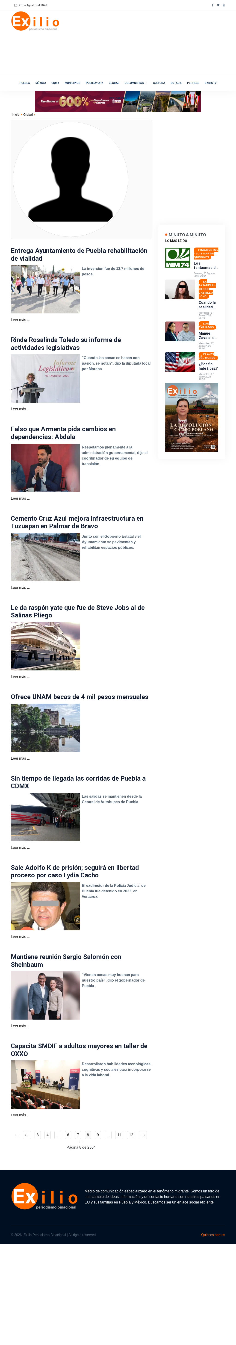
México (40, 83)
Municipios (72, 83)
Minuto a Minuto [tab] (187, 234)
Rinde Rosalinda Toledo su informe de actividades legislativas (66, 343)
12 (131, 1135)
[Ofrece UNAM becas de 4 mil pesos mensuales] (45, 727)
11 (119, 1135)
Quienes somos (213, 1235)
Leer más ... (20, 320)
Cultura (159, 83)
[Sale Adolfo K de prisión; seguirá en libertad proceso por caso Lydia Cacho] (45, 906)
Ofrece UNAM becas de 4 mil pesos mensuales (79, 697)
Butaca (176, 83)
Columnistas (134, 83)
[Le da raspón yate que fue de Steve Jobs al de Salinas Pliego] (45, 646)
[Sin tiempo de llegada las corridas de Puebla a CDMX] (45, 817)
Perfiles (193, 83)
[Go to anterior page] (27, 1135)
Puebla (25, 83)
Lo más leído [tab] (176, 241)
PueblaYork (94, 83)
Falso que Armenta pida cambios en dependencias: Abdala (63, 433)
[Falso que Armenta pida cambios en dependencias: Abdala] (45, 467)
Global (114, 83)
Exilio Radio (118, 98)
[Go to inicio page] (17, 1135)
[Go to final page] (81, 1142)
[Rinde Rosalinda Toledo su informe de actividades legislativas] (45, 378)
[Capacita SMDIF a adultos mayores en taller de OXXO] (45, 1084)
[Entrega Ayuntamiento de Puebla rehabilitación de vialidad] (45, 289)
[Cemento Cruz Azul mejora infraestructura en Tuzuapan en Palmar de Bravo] (45, 557)
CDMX (55, 83)
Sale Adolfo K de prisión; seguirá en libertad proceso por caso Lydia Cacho (75, 871)
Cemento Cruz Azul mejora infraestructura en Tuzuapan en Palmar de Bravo (77, 522)
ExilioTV (211, 83)
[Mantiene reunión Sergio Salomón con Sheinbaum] (45, 995)
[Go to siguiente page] (143, 1135)
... (57, 1135)
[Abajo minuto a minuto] (191, 417)
